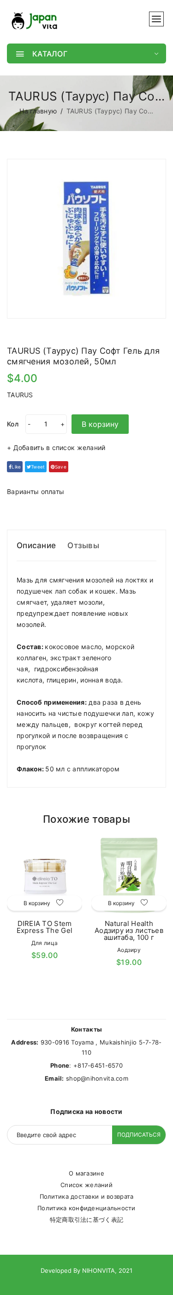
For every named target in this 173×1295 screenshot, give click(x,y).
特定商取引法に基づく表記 (86, 1219)
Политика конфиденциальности (86, 1208)
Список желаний (86, 1185)
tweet (38, 466)
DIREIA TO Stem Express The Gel (44, 927)
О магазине (86, 1173)
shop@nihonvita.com (97, 1078)
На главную (38, 111)
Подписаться (139, 1134)
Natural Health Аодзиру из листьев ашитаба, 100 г (129, 930)
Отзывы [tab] (83, 545)
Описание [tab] (36, 545)
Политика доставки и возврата (87, 1196)
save (60, 466)
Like (16, 466)
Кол (12, 424)
